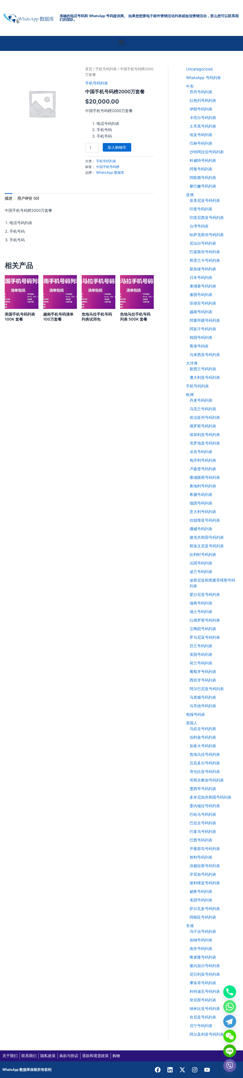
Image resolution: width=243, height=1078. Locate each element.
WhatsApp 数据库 (110, 172)
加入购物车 (116, 147)
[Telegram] (229, 1021)
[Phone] (229, 991)
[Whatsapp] (229, 1006)
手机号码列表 (106, 69)
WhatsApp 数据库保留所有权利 (26, 1070)
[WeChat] (229, 1036)
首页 (88, 69)
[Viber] (229, 1065)
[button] (122, 42)
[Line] (229, 1050)
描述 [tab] (8, 198)
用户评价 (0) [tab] (28, 198)
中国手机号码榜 (107, 167)
